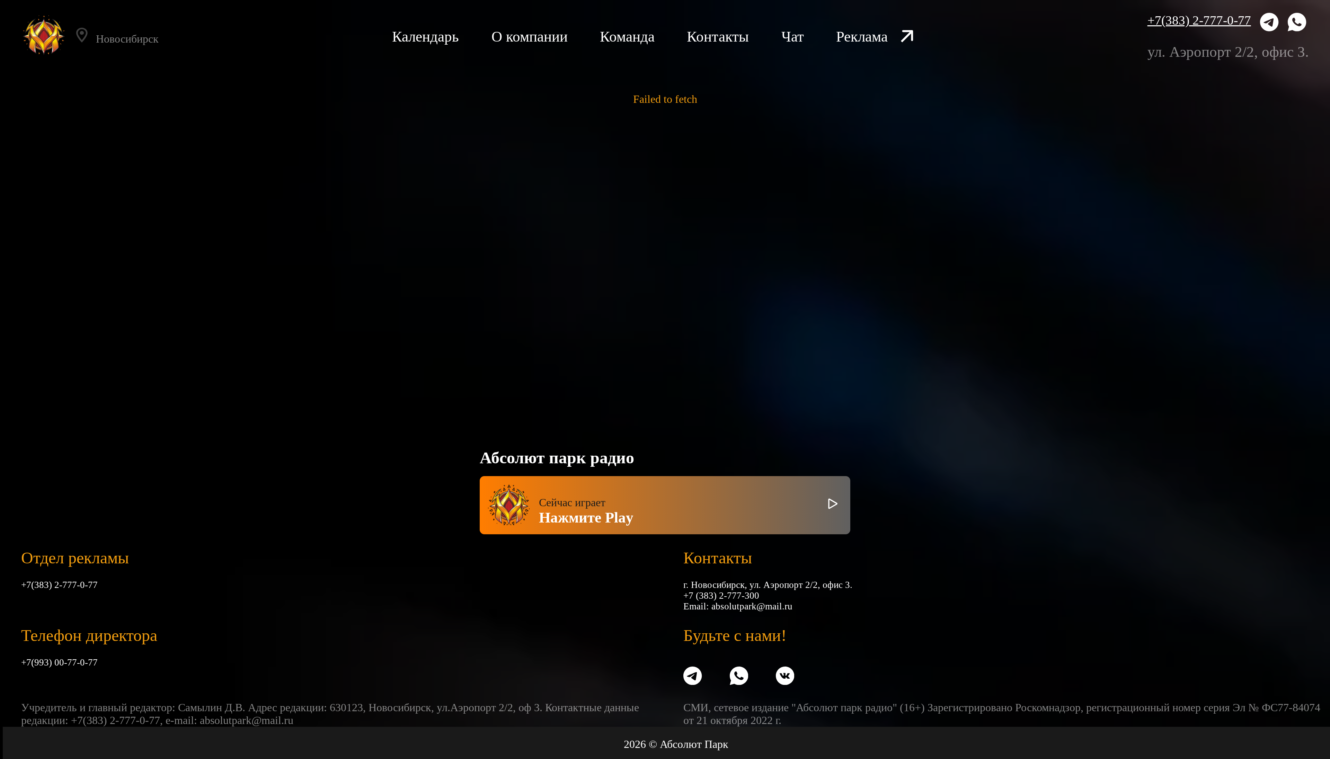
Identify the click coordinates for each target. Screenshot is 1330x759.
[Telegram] (1269, 23)
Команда (627, 36)
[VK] (785, 677)
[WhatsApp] (1297, 23)
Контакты (718, 36)
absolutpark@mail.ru (751, 606)
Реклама (862, 36)
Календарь (425, 36)
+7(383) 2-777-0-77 (1199, 20)
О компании (529, 36)
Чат (792, 36)
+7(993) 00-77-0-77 (59, 662)
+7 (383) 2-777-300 (721, 595)
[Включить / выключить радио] (833, 505)
